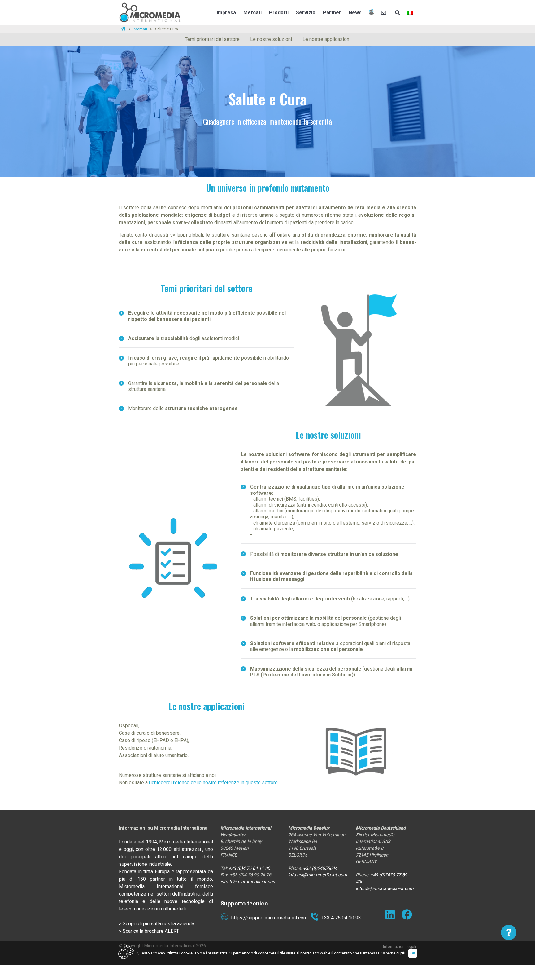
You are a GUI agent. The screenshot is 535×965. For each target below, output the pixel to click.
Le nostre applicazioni (326, 39)
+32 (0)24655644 (320, 868)
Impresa (226, 12)
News (355, 12)
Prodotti (279, 12)
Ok (412, 953)
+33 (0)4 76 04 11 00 (249, 868)
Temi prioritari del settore (212, 39)
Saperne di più (393, 953)
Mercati (252, 12)
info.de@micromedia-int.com (385, 888)
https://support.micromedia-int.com (269, 918)
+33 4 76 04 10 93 (341, 918)
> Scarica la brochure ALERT (149, 931)
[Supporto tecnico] (371, 12)
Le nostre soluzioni (271, 39)
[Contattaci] (384, 12)
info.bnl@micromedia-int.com (317, 875)
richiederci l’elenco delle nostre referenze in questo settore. (214, 783)
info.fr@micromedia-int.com (248, 881)
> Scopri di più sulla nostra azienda (156, 924)
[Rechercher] (397, 12)
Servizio (305, 12)
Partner (332, 12)
